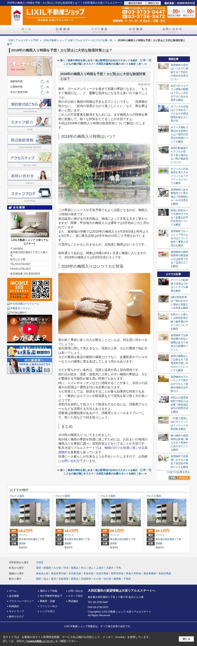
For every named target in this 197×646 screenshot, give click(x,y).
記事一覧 (146, 60)
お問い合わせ (75, 590)
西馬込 (74, 578)
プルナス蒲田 (16, 496)
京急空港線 (102, 573)
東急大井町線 (133, 573)
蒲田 (35, 539)
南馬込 (74, 567)
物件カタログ (16, 616)
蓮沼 (53, 578)
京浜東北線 (74, 573)
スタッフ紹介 (75, 595)
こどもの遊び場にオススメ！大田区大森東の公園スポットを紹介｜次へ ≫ (105, 63)
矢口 (83, 567)
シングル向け (47, 611)
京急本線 (88, 573)
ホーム (13, 590)
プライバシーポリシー (21, 601)
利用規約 (14, 606)
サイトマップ (16, 611)
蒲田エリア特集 (48, 590)
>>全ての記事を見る (178, 472)
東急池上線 (42, 573)
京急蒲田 (63, 578)
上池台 (100, 567)
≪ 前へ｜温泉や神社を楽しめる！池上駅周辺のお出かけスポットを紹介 (97, 60)
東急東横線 (150, 573)
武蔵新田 (86, 578)
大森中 (110, 567)
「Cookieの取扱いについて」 (39, 641)
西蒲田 (47, 567)
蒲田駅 (22, 543)
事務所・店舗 (47, 601)
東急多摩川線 (58, 573)
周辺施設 (73, 601)
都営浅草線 (117, 573)
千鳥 (118, 567)
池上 (90, 567)
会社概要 (14, 595)
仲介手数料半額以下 (51, 595)
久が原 (57, 567)
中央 (65, 567)
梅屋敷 (117, 578)
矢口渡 (107, 578)
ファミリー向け (48, 606)
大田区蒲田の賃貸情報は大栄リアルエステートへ (121, 590)
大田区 (29, 539)
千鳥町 (127, 578)
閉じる (186, 639)
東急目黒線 (165, 573)
